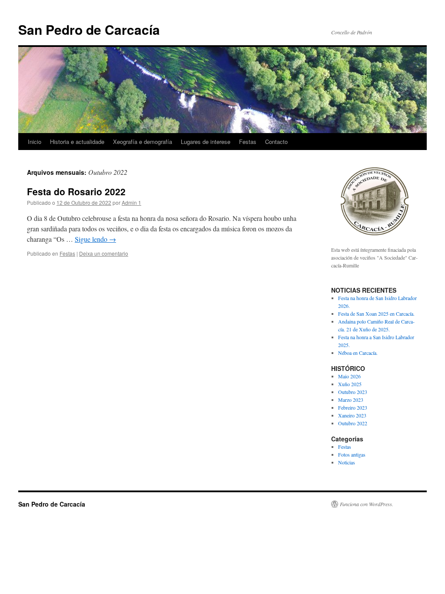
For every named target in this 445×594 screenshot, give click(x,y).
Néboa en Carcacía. (358, 352)
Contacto (276, 141)
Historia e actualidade (77, 141)
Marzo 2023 (350, 399)
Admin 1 (131, 202)
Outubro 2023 (352, 391)
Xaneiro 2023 (352, 415)
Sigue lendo (95, 239)
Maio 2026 (349, 376)
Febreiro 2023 (352, 407)
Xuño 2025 (350, 383)
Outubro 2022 (352, 423)
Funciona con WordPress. (366, 504)
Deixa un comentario (103, 253)
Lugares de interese (205, 141)
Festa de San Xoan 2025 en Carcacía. (376, 313)
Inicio (34, 141)
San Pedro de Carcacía (89, 29)
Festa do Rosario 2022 (76, 191)
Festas (247, 141)
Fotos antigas (351, 454)
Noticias (346, 462)
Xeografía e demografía (142, 141)
